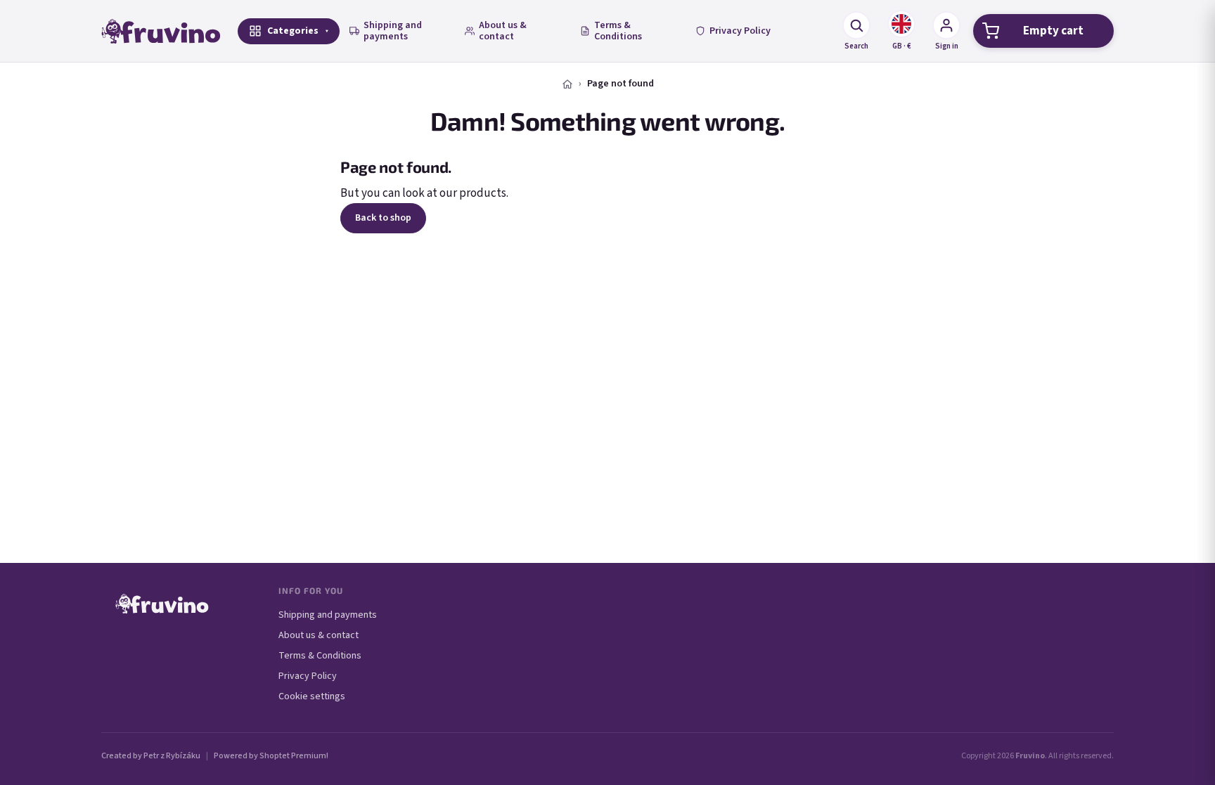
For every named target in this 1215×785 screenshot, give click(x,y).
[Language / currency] (901, 24)
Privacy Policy (740, 31)
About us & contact (503, 31)
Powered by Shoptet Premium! (271, 756)
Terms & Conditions (618, 31)
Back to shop (383, 218)
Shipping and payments (393, 31)
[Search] (856, 25)
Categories (293, 31)
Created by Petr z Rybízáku (150, 756)
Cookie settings (311, 696)
